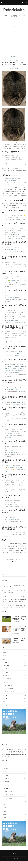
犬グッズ (14, 695)
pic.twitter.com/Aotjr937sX (11, 180)
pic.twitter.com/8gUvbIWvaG (12, 320)
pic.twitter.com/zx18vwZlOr (12, 519)
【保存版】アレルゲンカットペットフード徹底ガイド (14, 596)
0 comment (19, 559)
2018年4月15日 (22, 165)
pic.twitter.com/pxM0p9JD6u (12, 488)
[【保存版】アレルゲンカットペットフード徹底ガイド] (6, 641)
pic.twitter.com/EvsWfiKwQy (12, 234)
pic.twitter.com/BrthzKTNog (12, 452)
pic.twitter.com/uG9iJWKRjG (12, 504)
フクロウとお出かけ (14, 685)
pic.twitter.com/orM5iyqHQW (12, 433)
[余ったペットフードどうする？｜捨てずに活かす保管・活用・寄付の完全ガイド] (6, 629)
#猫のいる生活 (19, 370)
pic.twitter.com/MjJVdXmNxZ (12, 372)
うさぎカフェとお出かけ (14, 692)
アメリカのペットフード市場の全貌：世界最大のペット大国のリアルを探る (19, 618)
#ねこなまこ (23, 431)
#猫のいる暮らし (10, 370)
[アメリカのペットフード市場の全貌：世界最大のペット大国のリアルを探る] (6, 619)
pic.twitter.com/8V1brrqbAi (19, 264)
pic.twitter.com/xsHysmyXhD (15, 467)
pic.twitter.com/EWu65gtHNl (12, 297)
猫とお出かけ (14, 675)
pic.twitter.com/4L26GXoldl (13, 283)
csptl (16, 68)
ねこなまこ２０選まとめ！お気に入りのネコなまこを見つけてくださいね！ (14, 64)
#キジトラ (19, 366)
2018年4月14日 (22, 219)
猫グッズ (11, 60)
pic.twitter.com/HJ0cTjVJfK (19, 402)
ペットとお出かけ (14, 678)
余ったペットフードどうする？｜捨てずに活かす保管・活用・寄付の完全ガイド (19, 629)
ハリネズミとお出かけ (14, 688)
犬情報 (15, 669)
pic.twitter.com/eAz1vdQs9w (12, 217)
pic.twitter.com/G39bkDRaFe (12, 339)
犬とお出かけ (14, 662)
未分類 (14, 655)
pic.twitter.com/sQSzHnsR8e (19, 163)
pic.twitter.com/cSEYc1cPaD (12, 389)
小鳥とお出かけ (14, 682)
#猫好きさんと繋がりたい (13, 368)
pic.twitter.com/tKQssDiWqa (14, 417)
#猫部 (9, 366)
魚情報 (14, 652)
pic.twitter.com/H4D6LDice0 (12, 249)
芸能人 (14, 659)
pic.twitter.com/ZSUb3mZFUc (12, 354)
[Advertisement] (14, 41)
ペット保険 (14, 672)
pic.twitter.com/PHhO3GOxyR (18, 532)
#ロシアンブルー (15, 281)
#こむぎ (14, 366)
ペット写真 (15, 665)
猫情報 (17, 60)
